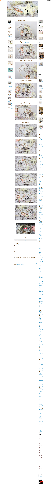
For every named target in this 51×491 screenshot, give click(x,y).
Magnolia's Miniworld (40, 217)
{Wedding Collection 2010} (41, 153)
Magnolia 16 (40, 151)
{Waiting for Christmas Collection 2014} (41, 266)
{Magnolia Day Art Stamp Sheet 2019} (41, 403)
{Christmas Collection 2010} (41, 146)
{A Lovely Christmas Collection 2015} (41, 271)
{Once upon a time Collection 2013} (41, 234)
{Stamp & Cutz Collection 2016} (41, 422)
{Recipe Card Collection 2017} (41, 283)
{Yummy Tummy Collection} (41, 176)
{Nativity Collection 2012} (41, 257)
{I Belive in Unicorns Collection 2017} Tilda (41, 389)
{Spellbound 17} (41, 418)
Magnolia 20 (40, 177)
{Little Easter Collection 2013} (41, 326)
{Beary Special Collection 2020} (41, 370)
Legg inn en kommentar (17, 261)
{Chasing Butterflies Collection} (40, 248)
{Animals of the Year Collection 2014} (41, 208)
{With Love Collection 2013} (41, 191)
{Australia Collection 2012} (41, 314)
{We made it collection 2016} (41, 348)
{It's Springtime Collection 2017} (41, 391)
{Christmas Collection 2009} (41, 157)
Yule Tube (40, 361)
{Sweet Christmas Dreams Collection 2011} (41, 167)
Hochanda (40, 311)
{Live (39, 398)
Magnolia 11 (40, 133)
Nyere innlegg (15, 263)
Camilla (9, 23)
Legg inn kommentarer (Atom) (20, 264)
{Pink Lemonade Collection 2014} (41, 281)
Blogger (28, 489)
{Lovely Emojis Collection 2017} (41, 301)
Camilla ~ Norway (9, 89)
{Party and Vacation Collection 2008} (41, 304)
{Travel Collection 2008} (41, 346)
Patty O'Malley (17, 244)
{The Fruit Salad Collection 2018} (41, 344)
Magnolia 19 (40, 142)
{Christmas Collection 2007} (41, 250)
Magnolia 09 (40, 139)
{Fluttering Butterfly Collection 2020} (41, 299)
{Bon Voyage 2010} (40, 155)
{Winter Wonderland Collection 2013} (41, 182)
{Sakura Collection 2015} (41, 414)
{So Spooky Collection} (40, 259)
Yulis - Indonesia (10, 81)
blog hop (40, 221)
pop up (40, 366)
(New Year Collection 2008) (41, 353)
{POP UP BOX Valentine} (41, 413)
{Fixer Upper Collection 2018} (41, 384)
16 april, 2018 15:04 (18, 247)
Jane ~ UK (9, 75)
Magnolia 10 (40, 135)
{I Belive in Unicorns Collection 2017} (41, 228)
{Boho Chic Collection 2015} (41, 203)
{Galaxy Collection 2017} (41, 386)
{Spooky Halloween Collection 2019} (41, 339)
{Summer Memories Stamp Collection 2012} (41, 219)
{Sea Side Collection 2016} (41, 240)
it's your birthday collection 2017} (41, 362)
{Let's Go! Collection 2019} (41, 394)
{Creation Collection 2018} (41, 378)
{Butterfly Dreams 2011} (40, 184)
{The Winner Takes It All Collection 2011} (41, 243)
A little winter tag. (11, 98)
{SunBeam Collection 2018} (19, 240)
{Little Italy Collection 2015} (41, 329)
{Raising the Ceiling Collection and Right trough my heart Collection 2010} (41, 214)
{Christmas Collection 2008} (41, 179)
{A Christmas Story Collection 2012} (41, 201)
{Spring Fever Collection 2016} (41, 261)
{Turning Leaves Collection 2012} (41, 205)
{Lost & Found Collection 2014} (41, 255)
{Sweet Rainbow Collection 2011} (41, 188)
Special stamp (40, 222)
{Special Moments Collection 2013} (41, 171)
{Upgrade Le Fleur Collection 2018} (41, 307)
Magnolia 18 (23, 240)
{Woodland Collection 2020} (41, 431)
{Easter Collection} (40, 226)
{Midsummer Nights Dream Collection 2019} (41, 405)
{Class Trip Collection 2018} (41, 294)
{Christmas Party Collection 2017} (41, 292)
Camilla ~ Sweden (9, 96)
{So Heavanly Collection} (40, 417)
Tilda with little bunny (27, 42)
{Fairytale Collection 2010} (41, 164)
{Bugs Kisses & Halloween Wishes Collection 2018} (41, 375)
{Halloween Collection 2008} (41, 274)
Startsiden (25, 263)
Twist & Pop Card (42, 103)
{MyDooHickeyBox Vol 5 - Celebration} (41, 408)
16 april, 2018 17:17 (18, 253)
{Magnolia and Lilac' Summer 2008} (40, 334)
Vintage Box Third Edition (40, 312)
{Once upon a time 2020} (40, 411)
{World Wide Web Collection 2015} (41, 351)
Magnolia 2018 (41, 358)
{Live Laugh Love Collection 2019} (41, 332)
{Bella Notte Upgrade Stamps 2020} (41, 373)
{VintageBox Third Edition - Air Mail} (40, 430)
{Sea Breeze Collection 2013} (41, 285)
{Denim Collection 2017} (41, 316)
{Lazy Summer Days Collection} (41, 196)
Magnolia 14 (40, 144)
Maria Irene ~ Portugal (9, 102)
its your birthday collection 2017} (41, 364)
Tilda (25, 240)
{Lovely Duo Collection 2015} (41, 400)
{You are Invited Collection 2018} (41, 288)
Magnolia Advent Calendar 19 (41, 245)
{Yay (39, 308)
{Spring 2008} (40, 419)
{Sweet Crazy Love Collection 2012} (41, 199)
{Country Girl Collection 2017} (41, 296)
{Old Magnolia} (41, 409)
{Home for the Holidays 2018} (41, 320)
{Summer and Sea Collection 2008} (40, 424)
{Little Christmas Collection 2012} (41, 231)
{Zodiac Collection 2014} (41, 268)
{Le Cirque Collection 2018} (41, 324)
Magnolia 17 (40, 148)
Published (40, 169)
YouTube (40, 360)
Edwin (40, 138)
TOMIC (40, 246)
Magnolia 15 (40, 159)
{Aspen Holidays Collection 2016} (41, 174)
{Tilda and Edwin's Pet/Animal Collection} (40, 236)
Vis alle (11, 108)
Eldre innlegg (35, 263)
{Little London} (41, 275)
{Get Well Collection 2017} (41, 252)
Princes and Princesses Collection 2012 (41, 194)
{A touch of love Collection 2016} (41, 368)
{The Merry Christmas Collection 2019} (41, 427)
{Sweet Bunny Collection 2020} (41, 341)
